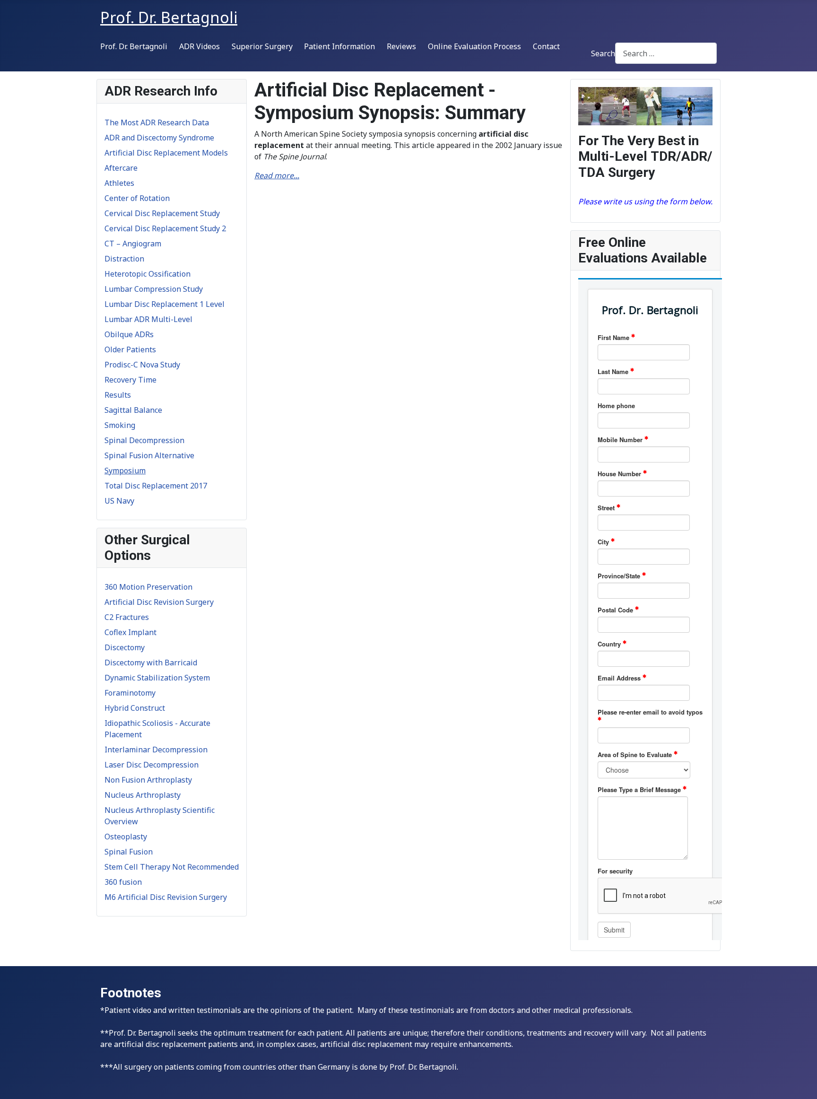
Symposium (125, 470)
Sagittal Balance (133, 410)
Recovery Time (130, 380)
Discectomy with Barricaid (150, 662)
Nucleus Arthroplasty (142, 795)
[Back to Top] (800, 1081)
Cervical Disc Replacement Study (162, 213)
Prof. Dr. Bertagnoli (133, 46)
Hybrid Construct (134, 708)
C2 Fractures (126, 617)
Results (117, 395)
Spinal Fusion (128, 851)
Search (603, 53)
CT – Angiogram (132, 243)
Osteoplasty (125, 836)
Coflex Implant (130, 632)
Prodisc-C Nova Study (142, 364)
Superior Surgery (262, 46)
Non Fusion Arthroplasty (148, 780)
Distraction (124, 258)
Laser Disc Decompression (151, 764)
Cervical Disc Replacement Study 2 (165, 228)
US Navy (119, 501)
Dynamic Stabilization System (157, 677)
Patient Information (339, 46)
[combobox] (666, 53)
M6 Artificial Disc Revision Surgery (165, 897)
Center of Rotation (137, 198)
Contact (546, 46)
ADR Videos (199, 46)
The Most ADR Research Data (156, 122)
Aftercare (121, 168)
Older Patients (130, 349)
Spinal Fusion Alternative (149, 455)
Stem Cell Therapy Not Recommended (171, 867)
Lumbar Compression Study (153, 289)
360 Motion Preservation (148, 587)
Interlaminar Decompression (156, 749)
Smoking (119, 425)
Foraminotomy (130, 693)
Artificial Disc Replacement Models (166, 153)
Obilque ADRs (129, 334)
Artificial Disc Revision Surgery (159, 602)
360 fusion (123, 882)
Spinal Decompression (144, 440)
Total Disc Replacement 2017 (155, 485)
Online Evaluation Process (474, 46)
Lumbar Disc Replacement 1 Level (164, 304)
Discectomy (124, 647)
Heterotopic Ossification (147, 274)
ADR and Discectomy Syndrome (159, 137)
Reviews (401, 46)
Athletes (119, 183)
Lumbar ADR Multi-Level (148, 319)
